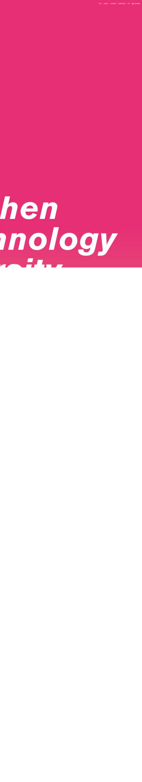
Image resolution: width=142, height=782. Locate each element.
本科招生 (113, 3)
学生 (100, 3)
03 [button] (129, 780)
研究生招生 (122, 3)
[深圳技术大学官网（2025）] (3, 4)
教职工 (106, 3)
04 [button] (131, 780)
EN (129, 3)
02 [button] (127, 780)
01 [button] (125, 780)
